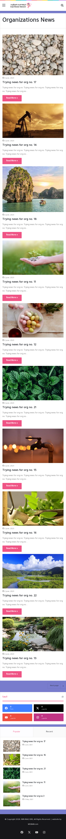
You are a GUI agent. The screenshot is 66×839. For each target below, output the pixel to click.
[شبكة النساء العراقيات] (20, 6)
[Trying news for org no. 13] (33, 634)
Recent (49, 732)
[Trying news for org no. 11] (33, 257)
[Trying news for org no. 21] (33, 383)
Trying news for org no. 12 (19, 344)
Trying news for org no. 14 (19, 145)
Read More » (12, 98)
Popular (16, 732)
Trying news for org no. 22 (19, 595)
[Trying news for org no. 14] (33, 121)
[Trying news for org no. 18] (33, 189)
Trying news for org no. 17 (19, 82)
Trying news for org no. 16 (19, 533)
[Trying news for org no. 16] (33, 508)
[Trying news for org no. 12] (33, 320)
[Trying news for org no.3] (11, 800)
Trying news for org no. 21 (19, 407)
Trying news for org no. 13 (19, 658)
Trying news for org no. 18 (19, 219)
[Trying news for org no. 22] (33, 571)
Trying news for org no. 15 (19, 470)
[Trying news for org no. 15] (33, 446)
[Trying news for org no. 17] (33, 55)
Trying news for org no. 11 (19, 282)
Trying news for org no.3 (33, 796)
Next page (54, 686)
